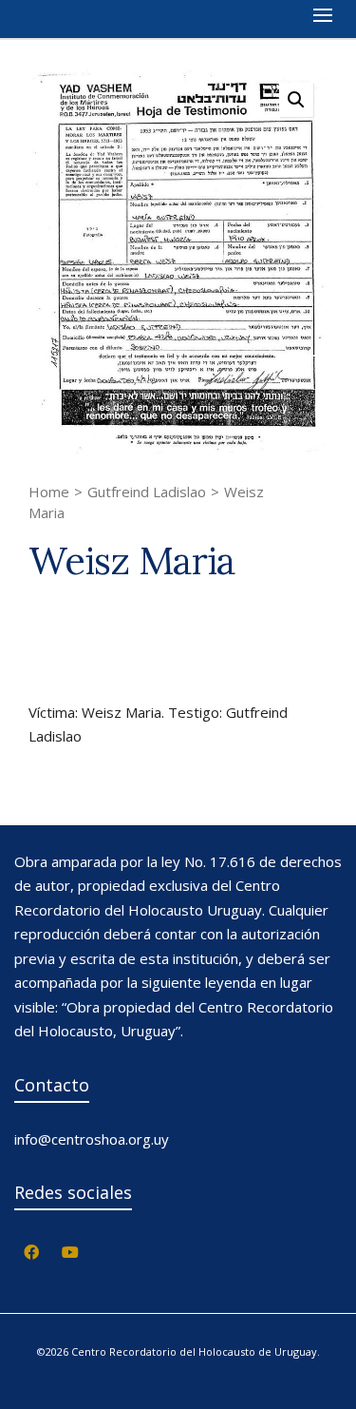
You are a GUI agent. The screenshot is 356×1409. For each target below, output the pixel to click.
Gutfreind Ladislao (146, 491)
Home (48, 491)
